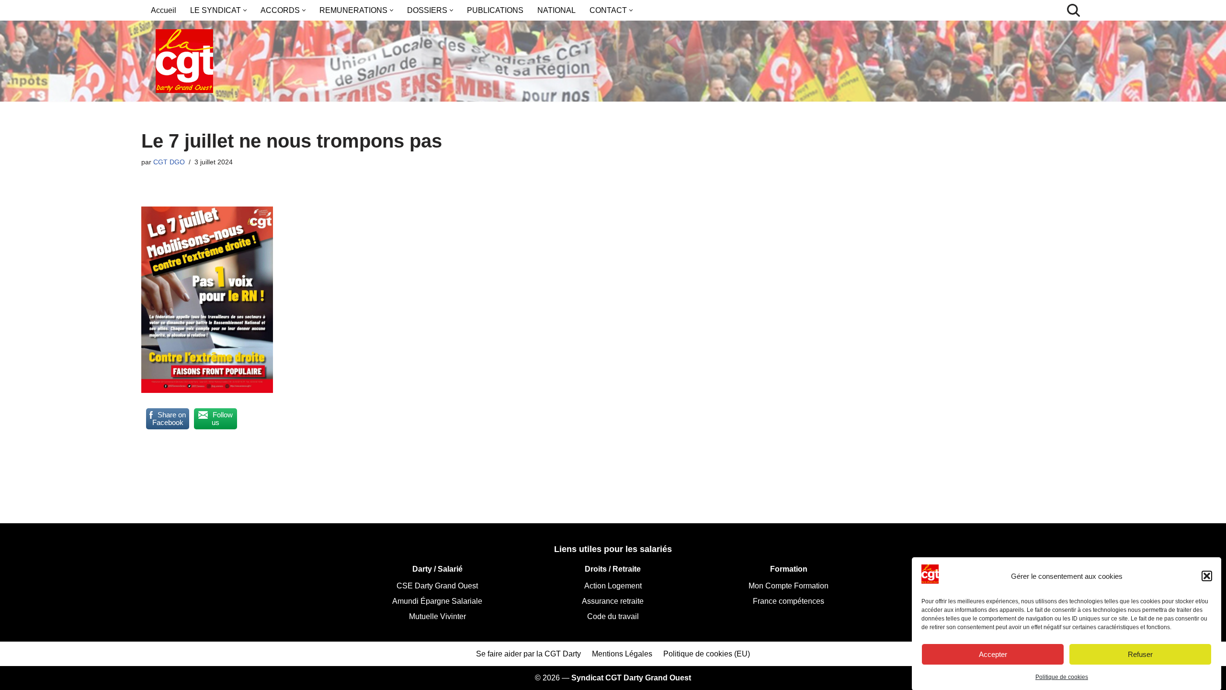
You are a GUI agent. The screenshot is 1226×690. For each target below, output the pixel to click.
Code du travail (613, 616)
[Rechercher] (1073, 10)
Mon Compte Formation (789, 586)
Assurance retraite (613, 601)
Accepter (993, 654)
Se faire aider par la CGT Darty (528, 654)
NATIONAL (556, 10)
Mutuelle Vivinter (437, 616)
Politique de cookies (1061, 677)
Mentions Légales (622, 654)
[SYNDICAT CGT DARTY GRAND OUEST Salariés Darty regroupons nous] (184, 61)
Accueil (163, 10)
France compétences (788, 601)
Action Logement (613, 586)
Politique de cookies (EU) (706, 654)
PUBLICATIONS (495, 10)
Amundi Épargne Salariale (437, 601)
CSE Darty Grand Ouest (437, 586)
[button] (1207, 576)
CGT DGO (169, 162)
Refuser (1140, 654)
